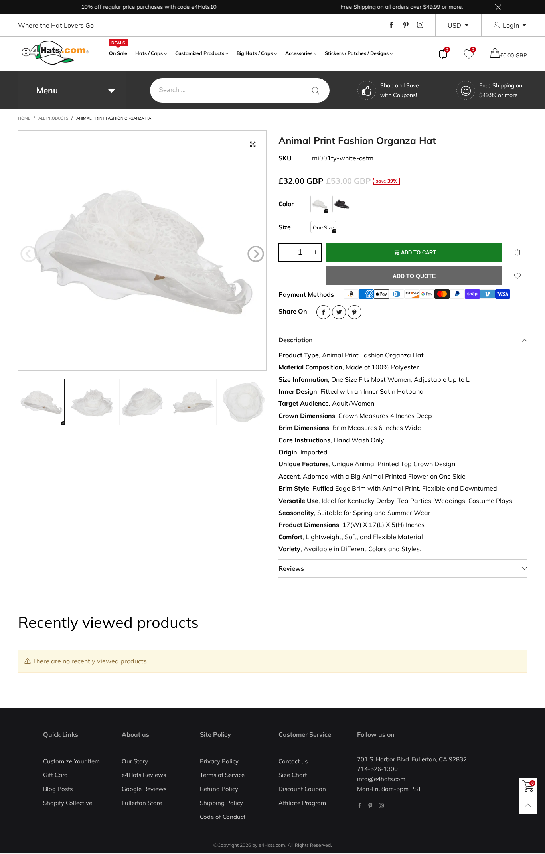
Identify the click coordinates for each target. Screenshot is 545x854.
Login (511, 25)
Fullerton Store (142, 803)
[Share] (323, 312)
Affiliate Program (302, 803)
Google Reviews (144, 789)
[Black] (341, 204)
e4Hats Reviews (144, 775)
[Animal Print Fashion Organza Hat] (142, 250)
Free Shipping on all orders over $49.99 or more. (389, 6)
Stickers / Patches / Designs (357, 53)
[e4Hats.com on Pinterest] (370, 805)
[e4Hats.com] (55, 52)
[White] (319, 204)
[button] (28, 254)
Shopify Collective (67, 803)
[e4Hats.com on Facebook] (359, 805)
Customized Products (199, 53)
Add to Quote (414, 276)
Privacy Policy (219, 761)
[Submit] (316, 90)
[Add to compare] (517, 252)
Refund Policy (219, 789)
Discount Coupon (302, 789)
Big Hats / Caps (255, 53)
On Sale (118, 52)
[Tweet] (339, 312)
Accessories (298, 53)
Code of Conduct (222, 816)
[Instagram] (420, 25)
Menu (47, 90)
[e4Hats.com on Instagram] (381, 805)
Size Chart (292, 775)
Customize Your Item (71, 761)
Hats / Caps (149, 53)
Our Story (135, 761)
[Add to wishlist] (517, 275)
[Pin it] (354, 312)
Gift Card (55, 775)
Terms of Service (222, 775)
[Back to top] (528, 805)
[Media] (253, 144)
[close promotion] (498, 7)
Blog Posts (58, 789)
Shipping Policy (221, 803)
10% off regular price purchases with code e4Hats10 (135, 6)
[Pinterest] (406, 25)
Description (295, 340)
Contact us (293, 761)
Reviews (291, 568)
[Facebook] (391, 25)
